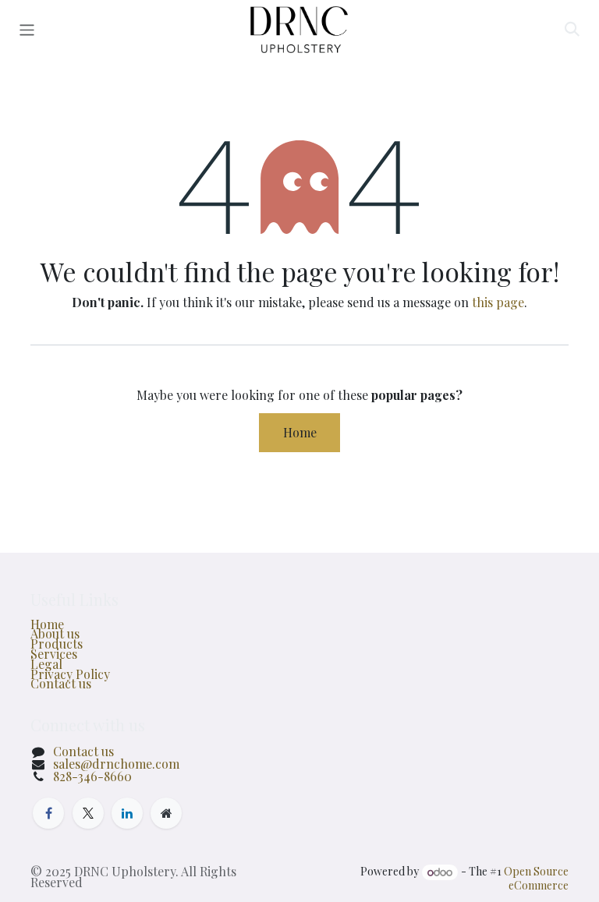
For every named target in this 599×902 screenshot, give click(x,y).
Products (56, 643)
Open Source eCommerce (536, 879)
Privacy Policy (70, 674)
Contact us (60, 683)
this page (498, 302)
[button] (571, 29)
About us (55, 633)
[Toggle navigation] (27, 29)
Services (53, 654)
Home (300, 432)
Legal (46, 664)
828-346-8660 (92, 776)
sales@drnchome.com (116, 763)
